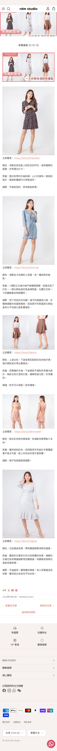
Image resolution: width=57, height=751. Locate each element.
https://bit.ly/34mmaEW (27, 431)
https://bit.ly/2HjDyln (25, 541)
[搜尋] (10, 8)
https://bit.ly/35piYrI (25, 352)
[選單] (3, 8)
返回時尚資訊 (28, 612)
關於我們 (6, 722)
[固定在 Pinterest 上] (16, 590)
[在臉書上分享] (12, 590)
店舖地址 (17, 722)
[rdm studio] (28, 9)
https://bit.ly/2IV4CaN (26, 267)
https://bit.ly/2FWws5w (27, 158)
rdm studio (15, 740)
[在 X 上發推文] (9, 590)
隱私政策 (27, 722)
